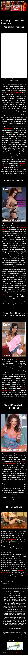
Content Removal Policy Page (15, 609)
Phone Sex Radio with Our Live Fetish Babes (17, 653)
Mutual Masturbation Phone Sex (14, 406)
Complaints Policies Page (18, 607)
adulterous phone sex (15, 92)
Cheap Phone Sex (14, 507)
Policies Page (8, 607)
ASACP (7, 591)
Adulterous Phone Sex (14, 27)
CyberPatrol (12, 595)
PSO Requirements (14, 638)
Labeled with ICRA (18, 591)
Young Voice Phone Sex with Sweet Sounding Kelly (14, 314)
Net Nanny (18, 595)
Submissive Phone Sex (14, 180)
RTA (11, 591)
